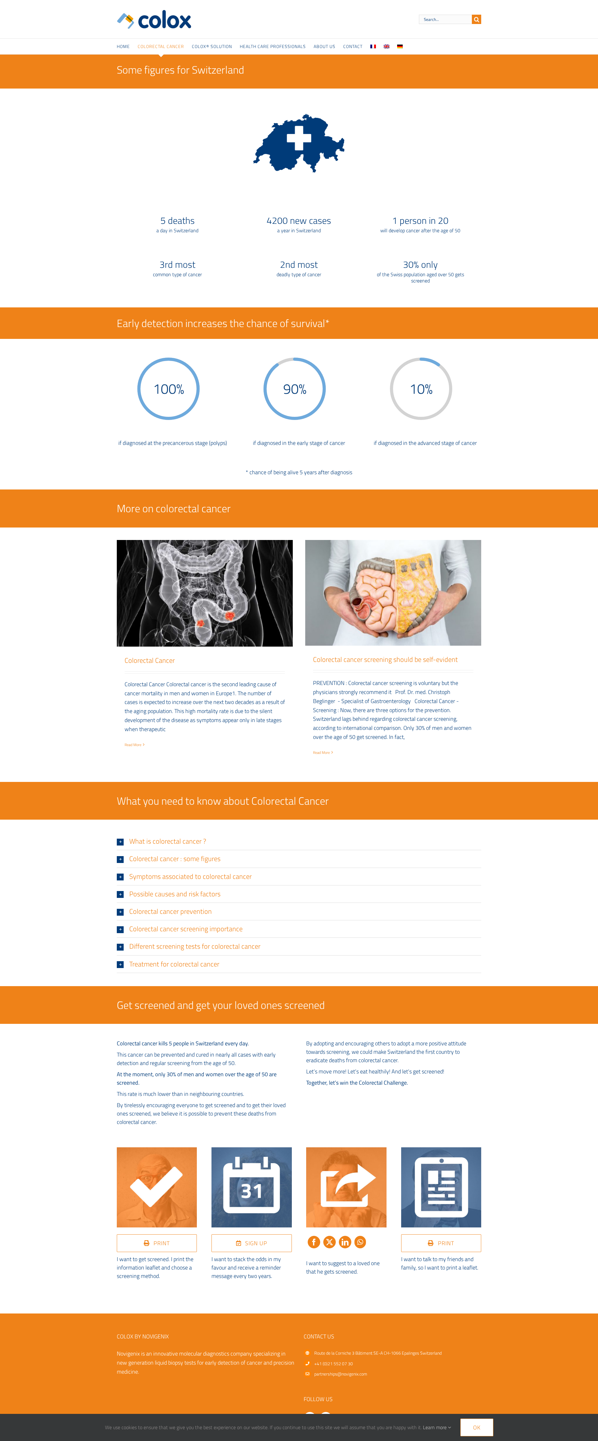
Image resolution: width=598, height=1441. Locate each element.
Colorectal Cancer (150, 660)
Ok (477, 1427)
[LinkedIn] (345, 1245)
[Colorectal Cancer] (205, 593)
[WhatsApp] (360, 1245)
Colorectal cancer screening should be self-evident (385, 659)
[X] (329, 1245)
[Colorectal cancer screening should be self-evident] (393, 593)
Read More (133, 745)
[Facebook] (314, 1245)
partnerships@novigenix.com (340, 1374)
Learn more (435, 1427)
